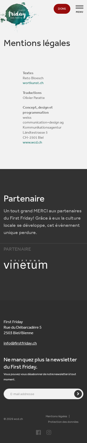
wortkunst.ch (33, 82)
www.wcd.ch (32, 142)
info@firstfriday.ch (20, 342)
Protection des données (63, 422)
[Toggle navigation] (79, 7)
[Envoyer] (78, 394)
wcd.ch (18, 419)
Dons (62, 9)
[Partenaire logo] (43, 264)
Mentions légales (56, 416)
